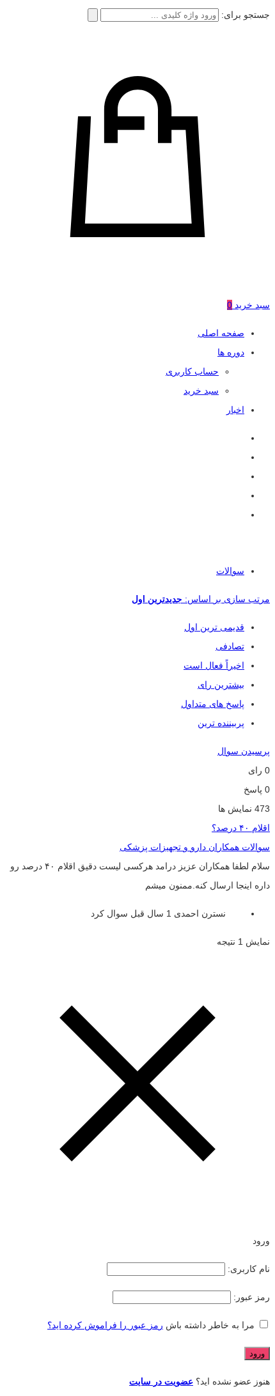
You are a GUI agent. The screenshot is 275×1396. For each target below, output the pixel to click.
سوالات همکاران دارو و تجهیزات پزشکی (195, 847)
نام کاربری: (247, 1269)
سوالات (230, 571)
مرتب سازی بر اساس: (201, 599)
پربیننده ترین (221, 723)
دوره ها (230, 352)
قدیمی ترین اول (214, 627)
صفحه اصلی (221, 333)
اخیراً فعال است (214, 665)
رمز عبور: (250, 1297)
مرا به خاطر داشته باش (210, 1325)
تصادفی (230, 646)
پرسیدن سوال (243, 751)
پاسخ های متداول (212, 704)
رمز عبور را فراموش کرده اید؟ (105, 1325)
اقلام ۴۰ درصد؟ (241, 828)
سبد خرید (201, 390)
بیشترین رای (221, 684)
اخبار (235, 410)
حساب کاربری (192, 371)
